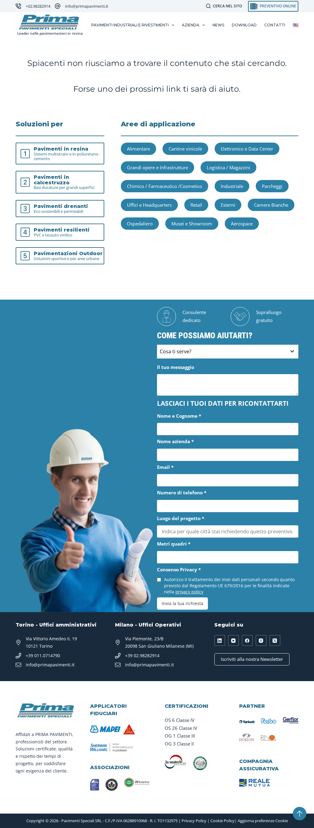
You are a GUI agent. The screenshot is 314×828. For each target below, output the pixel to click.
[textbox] (221, 351)
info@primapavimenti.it (86, 6)
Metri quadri (173, 544)
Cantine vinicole (185, 149)
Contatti (274, 25)
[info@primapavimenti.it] (57, 6)
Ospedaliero (140, 223)
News (218, 25)
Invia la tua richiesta (182, 603)
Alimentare (138, 149)
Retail (196, 205)
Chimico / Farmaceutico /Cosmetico (164, 186)
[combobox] (227, 351)
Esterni (228, 205)
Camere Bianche (271, 205)
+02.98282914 (38, 6)
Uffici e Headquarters (149, 205)
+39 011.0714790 (43, 655)
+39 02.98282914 (142, 655)
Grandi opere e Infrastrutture (157, 167)
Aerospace (242, 223)
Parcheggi (272, 186)
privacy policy (189, 592)
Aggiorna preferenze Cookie (263, 820)
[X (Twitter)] (275, 640)
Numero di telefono (181, 492)
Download (244, 25)
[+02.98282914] (18, 6)
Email (165, 467)
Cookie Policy (222, 820)
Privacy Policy (194, 820)
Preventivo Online (278, 6)
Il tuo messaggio (175, 367)
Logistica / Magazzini (228, 167)
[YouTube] (233, 640)
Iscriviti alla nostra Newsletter (252, 659)
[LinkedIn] (219, 640)
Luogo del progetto (180, 518)
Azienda (190, 25)
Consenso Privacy (179, 569)
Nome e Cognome (179, 416)
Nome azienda (175, 441)
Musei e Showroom (191, 223)
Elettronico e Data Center (247, 149)
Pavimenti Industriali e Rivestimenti (130, 25)
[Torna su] (299, 813)
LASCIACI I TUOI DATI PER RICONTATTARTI (223, 403)
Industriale (232, 186)
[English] (295, 25)
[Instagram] (261, 640)
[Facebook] (247, 640)
